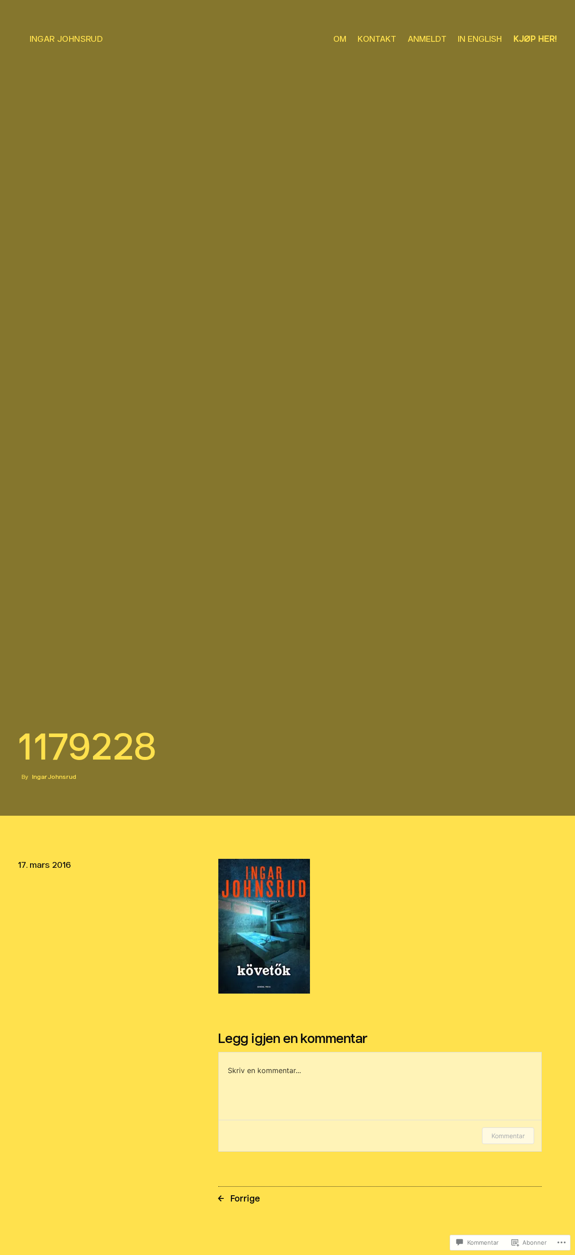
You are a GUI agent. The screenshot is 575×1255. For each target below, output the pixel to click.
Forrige (245, 1198)
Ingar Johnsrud (66, 39)
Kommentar (508, 1136)
